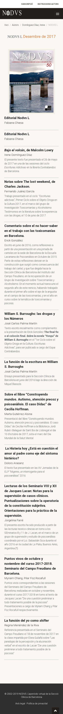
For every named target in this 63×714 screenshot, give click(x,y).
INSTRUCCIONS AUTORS (48, 4)
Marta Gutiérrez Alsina (18, 414)
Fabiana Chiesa (13, 122)
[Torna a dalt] (55, 711)
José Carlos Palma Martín (20, 323)
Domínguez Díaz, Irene (33, 25)
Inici (6, 25)
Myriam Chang (13, 578)
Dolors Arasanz (14, 463)
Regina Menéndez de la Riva (21, 625)
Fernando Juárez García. (19, 191)
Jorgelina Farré (13, 520)
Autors (15, 25)
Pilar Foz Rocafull (35, 578)
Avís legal (20, 703)
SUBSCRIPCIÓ (27, 4)
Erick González (13, 240)
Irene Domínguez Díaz (18, 155)
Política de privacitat (37, 703)
